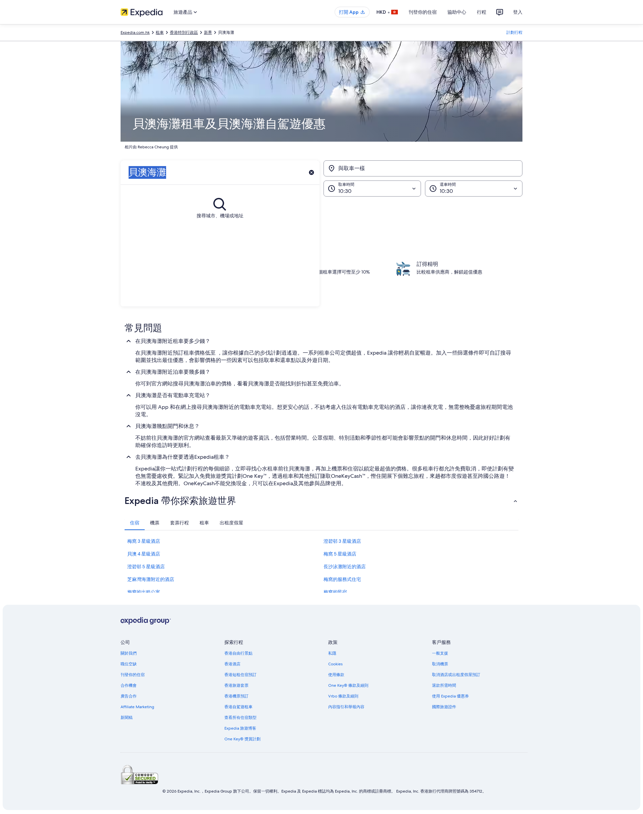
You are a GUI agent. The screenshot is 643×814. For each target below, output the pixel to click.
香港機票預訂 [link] (236, 696)
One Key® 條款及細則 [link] (348, 685)
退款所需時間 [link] (444, 685)
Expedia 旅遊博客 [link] (240, 728)
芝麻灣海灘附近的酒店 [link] (150, 579)
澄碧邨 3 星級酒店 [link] (342, 541)
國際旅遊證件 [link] (444, 707)
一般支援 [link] (440, 653)
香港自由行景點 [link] (238, 653)
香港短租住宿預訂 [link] (240, 674)
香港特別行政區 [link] (184, 32)
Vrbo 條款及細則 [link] (343, 696)
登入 (517, 12)
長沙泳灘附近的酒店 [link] (345, 567)
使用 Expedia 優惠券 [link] (450, 696)
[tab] (135, 522)
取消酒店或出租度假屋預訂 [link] (456, 674)
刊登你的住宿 (423, 12)
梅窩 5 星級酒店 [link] (340, 554)
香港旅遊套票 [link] (236, 685)
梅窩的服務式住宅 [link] (342, 579)
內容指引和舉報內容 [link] (346, 707)
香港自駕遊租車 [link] (238, 707)
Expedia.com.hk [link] (135, 32)
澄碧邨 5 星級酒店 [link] (146, 567)
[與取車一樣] (423, 168)
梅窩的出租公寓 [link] (143, 592)
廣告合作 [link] (129, 696)
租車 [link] (160, 32)
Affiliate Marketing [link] (137, 707)
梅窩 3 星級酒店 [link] (143, 541)
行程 (481, 12)
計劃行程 (514, 32)
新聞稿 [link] (127, 717)
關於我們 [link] (129, 653)
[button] (321, 500)
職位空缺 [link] (129, 664)
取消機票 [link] (440, 664)
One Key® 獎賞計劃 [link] (242, 739)
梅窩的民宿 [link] (335, 592)
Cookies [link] (335, 664)
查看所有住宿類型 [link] (240, 717)
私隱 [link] (332, 653)
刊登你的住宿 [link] (133, 674)
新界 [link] (208, 32)
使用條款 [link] (336, 674)
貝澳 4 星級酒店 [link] (143, 554)
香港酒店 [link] (232, 664)
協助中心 (456, 12)
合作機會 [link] (129, 685)
